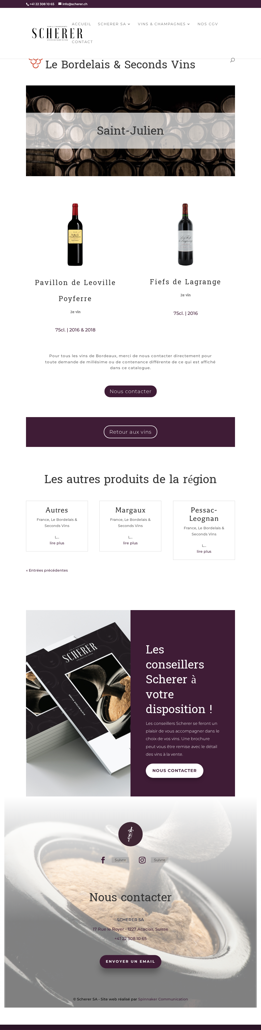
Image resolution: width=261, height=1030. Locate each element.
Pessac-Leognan (204, 514)
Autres (57, 510)
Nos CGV (208, 24)
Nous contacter (131, 391)
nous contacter (174, 770)
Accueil (81, 24)
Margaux (130, 510)
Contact (82, 42)
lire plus (57, 543)
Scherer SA (112, 24)
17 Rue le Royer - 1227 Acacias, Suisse (130, 929)
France (43, 519)
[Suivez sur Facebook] (103, 860)
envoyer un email (130, 961)
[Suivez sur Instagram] (142, 860)
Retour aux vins (130, 432)
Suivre (120, 860)
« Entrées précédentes (47, 570)
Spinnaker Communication (163, 999)
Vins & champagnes (162, 24)
